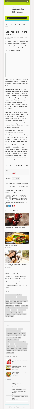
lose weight (17, 305)
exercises (21, 299)
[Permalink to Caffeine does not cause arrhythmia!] (17, 225)
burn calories (8, 296)
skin (16, 309)
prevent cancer (20, 307)
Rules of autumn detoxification (16, 384)
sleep (25, 309)
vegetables (8, 314)
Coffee (18, 296)
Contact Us (22, 407)
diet (11, 299)
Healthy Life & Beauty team (16, 37)
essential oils (16, 178)
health (7, 303)
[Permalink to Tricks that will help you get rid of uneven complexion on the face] (8, 393)
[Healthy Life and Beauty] (17, 12)
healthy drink (12, 303)
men (27, 305)
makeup (23, 305)
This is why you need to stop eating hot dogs (17, 283)
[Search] (27, 1)
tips (11, 312)
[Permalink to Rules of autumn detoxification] (8, 387)
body (15, 294)
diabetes (7, 299)
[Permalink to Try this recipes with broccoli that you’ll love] (8, 376)
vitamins (13, 314)
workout (7, 316)
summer (7, 312)
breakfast (19, 294)
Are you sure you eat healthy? (17, 186)
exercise (15, 299)
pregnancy (13, 307)
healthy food (19, 303)
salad (12, 309)
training (15, 312)
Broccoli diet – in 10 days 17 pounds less (16, 276)
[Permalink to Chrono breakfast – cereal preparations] (8, 370)
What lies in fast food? (11, 245)
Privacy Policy (17, 407)
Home (8, 25)
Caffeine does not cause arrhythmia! (15, 227)
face (25, 299)
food (11, 301)
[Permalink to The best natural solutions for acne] (8, 400)
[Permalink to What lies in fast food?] (17, 243)
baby (7, 294)
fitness (7, 301)
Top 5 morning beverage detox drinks (15, 282)
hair (21, 301)
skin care (20, 309)
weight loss (19, 314)
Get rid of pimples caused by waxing (18, 182)
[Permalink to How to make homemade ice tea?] (8, 364)
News (12, 25)
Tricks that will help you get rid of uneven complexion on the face (19, 391)
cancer (14, 296)
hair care (25, 301)
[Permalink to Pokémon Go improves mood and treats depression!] (17, 262)
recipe (26, 307)
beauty (11, 294)
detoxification (24, 296)
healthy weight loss (10, 305)
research (8, 309)
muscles (7, 307)
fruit (18, 301)
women (24, 314)
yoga (12, 316)
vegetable (20, 312)
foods (15, 301)
